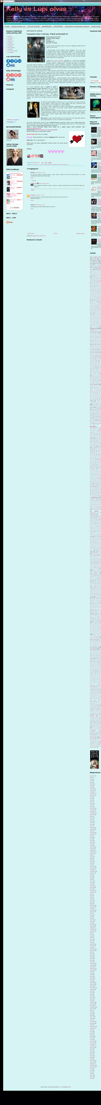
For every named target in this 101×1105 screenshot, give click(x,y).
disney (96, 380)
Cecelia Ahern (95, 345)
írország (91, 453)
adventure (92, 274)
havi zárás (96, 434)
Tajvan (91, 698)
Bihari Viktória (97, 325)
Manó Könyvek (97, 555)
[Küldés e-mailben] (45, 162)
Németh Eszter (94, 595)
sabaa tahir (92, 650)
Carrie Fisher (96, 343)
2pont (8, 39)
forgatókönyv (92, 412)
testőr (97, 702)
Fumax (95, 416)
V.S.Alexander (98, 726)
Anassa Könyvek (93, 290)
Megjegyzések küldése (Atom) (39, 235)
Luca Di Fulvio (92, 546)
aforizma (97, 274)
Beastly (96, 310)
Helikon (91, 437)
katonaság (93, 493)
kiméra (91, 504)
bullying (91, 340)
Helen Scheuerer (93, 435)
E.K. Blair (97, 385)
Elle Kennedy (93, 392)
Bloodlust (96, 329)
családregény (92, 363)
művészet (91, 590)
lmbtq (95, 542)
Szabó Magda (92, 686)
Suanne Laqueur (93, 677)
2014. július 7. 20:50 (39, 195)
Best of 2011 (96, 314)
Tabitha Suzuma (95, 697)
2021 (96, 261)
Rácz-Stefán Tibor (93, 626)
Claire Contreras (94, 353)
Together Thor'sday (94, 709)
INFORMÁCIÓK (47, 26)
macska (98, 548)
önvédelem (93, 606)
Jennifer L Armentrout (95, 467)
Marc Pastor (98, 556)
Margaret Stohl (98, 558)
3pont (8, 42)
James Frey (92, 458)
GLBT (91, 423)
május (91, 780)
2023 (91, 263)
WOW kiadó (94, 741)
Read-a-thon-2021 (95, 631)
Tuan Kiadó (98, 718)
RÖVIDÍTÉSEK (58, 26)
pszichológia (92, 623)
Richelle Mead (93, 639)
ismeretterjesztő (97, 454)
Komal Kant (94, 509)
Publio (97, 623)
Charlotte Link (92, 348)
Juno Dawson (93, 481)
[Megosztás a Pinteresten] (51, 162)
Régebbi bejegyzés (80, 233)
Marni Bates (93, 563)
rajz (97, 627)
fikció (97, 408)
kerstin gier (92, 501)
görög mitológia (97, 423)
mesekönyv (96, 575)
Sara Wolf (96, 654)
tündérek (91, 721)
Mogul (99, 582)
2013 (98, 257)
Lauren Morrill (95, 530)
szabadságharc (93, 685)
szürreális (96, 694)
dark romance (93, 368)
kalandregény (92, 483)
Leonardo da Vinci (93, 534)
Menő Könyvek (94, 572)
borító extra (96, 332)
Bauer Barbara (94, 309)
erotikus (91, 400)
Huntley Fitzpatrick (93, 445)
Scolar (91, 659)
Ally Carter (92, 286)
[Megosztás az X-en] (48, 162)
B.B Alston (99, 306)
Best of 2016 (96, 317)
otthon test (12, 187)
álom (92, 283)
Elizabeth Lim (92, 389)
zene (96, 745)
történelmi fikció (94, 714)
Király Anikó (96, 504)
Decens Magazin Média (94, 372)
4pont (8, 46)
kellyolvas (55, 164)
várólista (95, 729)
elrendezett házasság (94, 393)
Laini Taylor (98, 524)
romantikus (95, 647)
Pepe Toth (92, 615)
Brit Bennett (92, 337)
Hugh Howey (97, 443)
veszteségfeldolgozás (94, 734)
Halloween (99, 430)
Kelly (35, 183)
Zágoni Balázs (92, 744)
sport (94, 670)
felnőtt (92, 407)
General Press (97, 420)
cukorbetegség (97, 360)
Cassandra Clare (46, 164)
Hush (99, 445)
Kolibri (96, 508)
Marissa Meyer (96, 562)
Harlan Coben (98, 433)
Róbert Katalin (93, 643)
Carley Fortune (14, 177)
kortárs (99, 509)
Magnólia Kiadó (93, 552)
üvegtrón (91, 726)
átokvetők (92, 303)
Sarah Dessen (93, 655)
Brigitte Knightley (94, 336)
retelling (96, 637)
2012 (32, 164)
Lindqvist (95, 539)
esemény (98, 400)
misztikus (92, 580)
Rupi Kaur (13, 188)
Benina (91, 313)
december (92, 788)
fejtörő (100, 404)
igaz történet (94, 447)
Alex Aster (94, 277)
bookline (91, 331)
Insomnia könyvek (94, 450)
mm (96, 582)
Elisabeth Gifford (93, 388)
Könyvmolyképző (63, 164)
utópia (96, 725)
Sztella (91, 694)
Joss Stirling (98, 477)
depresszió (96, 376)
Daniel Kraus (97, 365)
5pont (34, 164)
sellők (97, 661)
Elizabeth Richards (93, 391)
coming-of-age (97, 355)
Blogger (69, 1087)
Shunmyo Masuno (93, 662)
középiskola (92, 515)
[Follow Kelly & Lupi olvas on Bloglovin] (13, 120)
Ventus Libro (94, 733)
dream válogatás (94, 384)
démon (91, 376)
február (91, 785)
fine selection (92, 411)
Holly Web (96, 442)
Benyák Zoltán (97, 313)
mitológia (91, 582)
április (91, 782)
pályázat (93, 607)
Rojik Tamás (97, 646)
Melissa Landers (96, 571)
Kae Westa (97, 482)
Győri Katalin (93, 429)
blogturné (93, 328)
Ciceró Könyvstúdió (94, 352)
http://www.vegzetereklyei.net (34, 128)
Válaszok (34, 180)
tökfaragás (94, 713)
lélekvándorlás (92, 532)
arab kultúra (98, 298)
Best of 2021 (96, 319)
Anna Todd (96, 294)
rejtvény (91, 637)
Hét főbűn (96, 437)
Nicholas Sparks (95, 598)
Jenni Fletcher (94, 466)
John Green (92, 475)
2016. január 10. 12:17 (40, 204)
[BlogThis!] (46, 162)
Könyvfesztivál (93, 512)
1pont (8, 36)
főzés (91, 415)
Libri (91, 536)
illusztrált (91, 449)
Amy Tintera (96, 289)
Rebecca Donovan (96, 634)
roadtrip (95, 642)
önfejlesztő (93, 605)
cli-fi (100, 353)
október (91, 792)
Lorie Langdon (97, 543)
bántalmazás (97, 307)
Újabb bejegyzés (30, 233)
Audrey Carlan (97, 303)
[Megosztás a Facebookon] (49, 162)
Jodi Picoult (96, 474)
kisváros (91, 506)
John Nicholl (98, 475)
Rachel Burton (93, 625)
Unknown (33, 195)
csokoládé (92, 365)
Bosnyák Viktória (93, 333)
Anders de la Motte (93, 291)
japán (96, 462)
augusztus (92, 775)
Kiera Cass (97, 502)
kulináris (95, 522)
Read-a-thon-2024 (97, 633)
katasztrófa (96, 489)
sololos (60, 1087)
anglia (98, 293)
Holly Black (93, 441)
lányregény (92, 527)
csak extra (94, 361)
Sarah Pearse (92, 657)
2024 (97, 263)
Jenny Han (92, 471)
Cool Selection (97, 356)
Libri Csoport (96, 536)
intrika (99, 451)
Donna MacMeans (93, 381)
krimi (95, 516)
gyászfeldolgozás (93, 427)
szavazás (97, 689)
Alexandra (97, 278)
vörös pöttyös (93, 737)
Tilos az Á (95, 707)
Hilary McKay (98, 438)
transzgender (92, 717)
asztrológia (92, 302)
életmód (97, 387)
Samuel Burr (92, 653)
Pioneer (91, 618)
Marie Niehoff (92, 560)
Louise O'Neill (96, 544)
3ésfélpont (9, 44)
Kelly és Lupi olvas (36, 8)
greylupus (93, 426)
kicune (91, 502)
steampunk (92, 673)
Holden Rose (97, 439)
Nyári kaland (13, 199)
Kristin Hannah (98, 519)
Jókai (92, 477)
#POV (91, 256)
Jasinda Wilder (92, 463)
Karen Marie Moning (93, 487)
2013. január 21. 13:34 (40, 172)
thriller (98, 705)
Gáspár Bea (92, 419)
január (91, 787)
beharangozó (94, 311)
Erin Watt (96, 399)
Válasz (32, 177)
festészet (93, 408)
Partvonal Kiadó (95, 611)
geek (92, 420)
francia (95, 415)
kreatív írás (98, 515)
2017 (91, 260)
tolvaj (91, 710)
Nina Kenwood (95, 599)
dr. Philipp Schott (97, 383)
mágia (91, 551)
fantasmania (97, 403)
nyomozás (94, 603)
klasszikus (99, 506)
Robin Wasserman (93, 645)
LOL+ (92, 543)
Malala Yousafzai (95, 554)
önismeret (99, 605)
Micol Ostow (92, 578)
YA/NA (91, 743)
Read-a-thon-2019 (93, 630)
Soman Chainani (96, 665)
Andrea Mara (92, 293)
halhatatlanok (92, 430)
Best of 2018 (93, 318)
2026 (91, 264)
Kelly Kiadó (97, 495)
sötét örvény (92, 669)
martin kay (92, 564)
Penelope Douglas (93, 614)
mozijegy (91, 587)
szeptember (92, 793)
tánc (95, 698)
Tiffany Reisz (97, 706)
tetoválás (91, 703)
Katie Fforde (96, 491)
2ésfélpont (9, 41)
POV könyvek (94, 622)
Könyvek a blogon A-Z (18, 26)
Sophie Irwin (94, 666)
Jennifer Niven (93, 470)
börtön (91, 335)
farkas (94, 404)
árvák (93, 301)
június (91, 779)
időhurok (91, 446)
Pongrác (95, 619)
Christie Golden (94, 351)
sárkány (91, 658)
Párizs (98, 610)
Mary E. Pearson (97, 566)
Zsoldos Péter (94, 747)
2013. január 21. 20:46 (44, 183)
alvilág (96, 285)
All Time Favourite (39, 164)
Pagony (98, 606)
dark (95, 367)
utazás (91, 725)
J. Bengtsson (93, 455)
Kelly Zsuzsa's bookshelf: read (15, 173)
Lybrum (96, 547)
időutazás (97, 446)
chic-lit (91, 349)
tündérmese (97, 721)
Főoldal (7, 26)
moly (95, 583)
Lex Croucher (92, 535)
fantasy (51, 164)
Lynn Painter (92, 548)
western (91, 739)
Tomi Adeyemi (96, 710)
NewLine (97, 597)
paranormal (92, 610)
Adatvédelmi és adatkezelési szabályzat (77, 26)
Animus (91, 294)
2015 (94, 259)
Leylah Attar (98, 535)
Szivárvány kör (96, 693)
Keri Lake (93, 500)
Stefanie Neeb (93, 674)
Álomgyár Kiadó (98, 283)
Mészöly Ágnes (94, 576)
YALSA (95, 743)
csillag (96, 364)
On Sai (99, 603)
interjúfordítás (92, 451)
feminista (97, 407)
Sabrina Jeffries (14, 183)
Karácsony (92, 486)
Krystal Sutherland (97, 520)
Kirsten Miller (92, 505)
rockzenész (92, 646)
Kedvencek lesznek (96, 494)
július (91, 777)
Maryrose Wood (97, 567)
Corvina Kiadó (94, 357)
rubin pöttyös (93, 649)
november (92, 790)
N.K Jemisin (97, 590)
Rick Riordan (92, 641)
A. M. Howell (97, 270)
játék (94, 465)
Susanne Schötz (93, 682)
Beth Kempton (93, 323)
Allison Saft (98, 282)
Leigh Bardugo (93, 531)
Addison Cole (96, 273)
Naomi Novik (93, 591)
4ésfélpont (9, 47)
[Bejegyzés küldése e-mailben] (42, 162)
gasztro (97, 419)
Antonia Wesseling (94, 297)
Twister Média (92, 722)
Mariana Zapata (97, 559)
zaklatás (91, 745)
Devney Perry (93, 377)
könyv (59, 164)
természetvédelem (93, 701)
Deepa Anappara (93, 373)
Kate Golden (92, 490)
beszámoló (97, 322)
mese (91, 575)
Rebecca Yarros (97, 635)
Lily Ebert (93, 538)
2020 (91, 261)
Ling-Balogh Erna (93, 540)
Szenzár (91, 690)
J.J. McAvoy (98, 457)
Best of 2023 (93, 321)
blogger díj (92, 326)
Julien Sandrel (96, 479)
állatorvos (93, 282)
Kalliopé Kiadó (95, 485)
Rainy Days (92, 627)
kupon (91, 523)
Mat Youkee (95, 568)
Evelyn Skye (98, 401)
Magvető (99, 552)
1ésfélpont (9, 37)
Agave (91, 276)
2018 (97, 260)
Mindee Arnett (92, 579)
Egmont (91, 387)
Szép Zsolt (96, 690)
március (91, 784)
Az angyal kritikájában (58, 60)
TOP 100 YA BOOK (34, 26)
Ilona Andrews (97, 449)
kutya (95, 523)
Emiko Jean (92, 395)
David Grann (93, 369)
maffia (95, 550)
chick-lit (95, 349)
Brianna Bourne (97, 335)
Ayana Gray (92, 305)
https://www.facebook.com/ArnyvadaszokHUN (46, 129)
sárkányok (98, 658)
